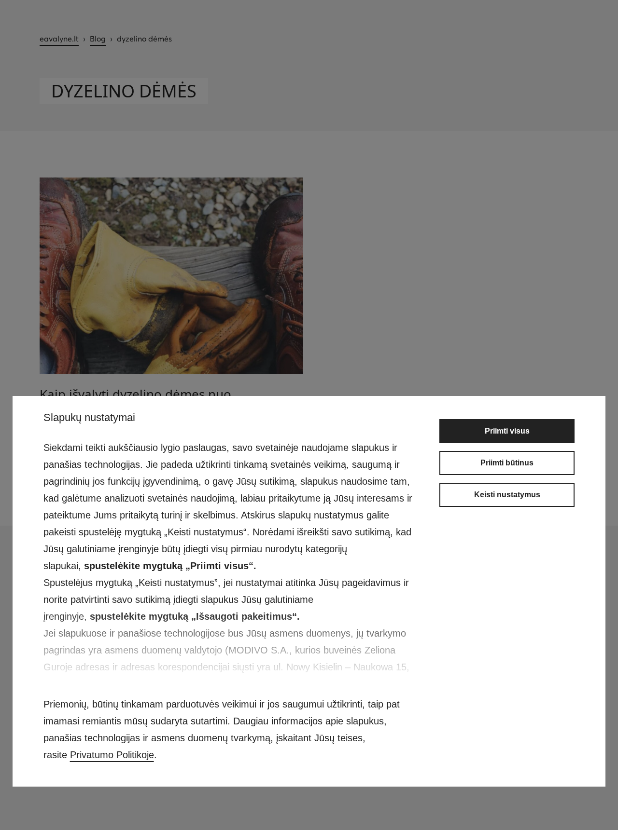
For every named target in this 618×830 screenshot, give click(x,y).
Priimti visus (507, 431)
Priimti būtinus (507, 463)
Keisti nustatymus (507, 494)
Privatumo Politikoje (112, 754)
